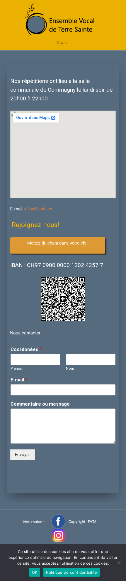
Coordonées (26, 349)
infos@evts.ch (38, 209)
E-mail (19, 380)
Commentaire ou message (40, 404)
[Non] (119, 563)
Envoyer (22, 454)
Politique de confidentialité (71, 572)
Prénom (17, 368)
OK (35, 572)
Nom (70, 368)
